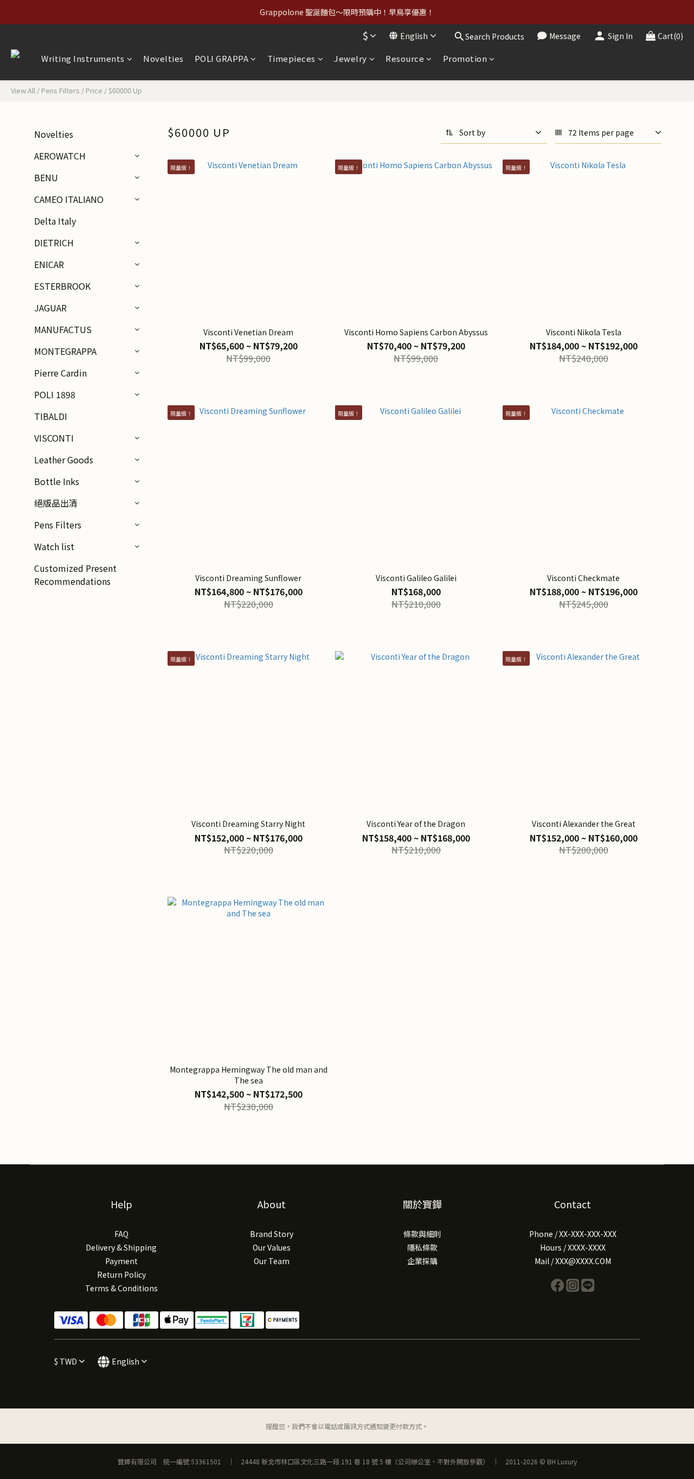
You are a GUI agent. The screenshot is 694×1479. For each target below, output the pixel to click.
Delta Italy (55, 220)
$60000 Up (125, 90)
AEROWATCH (60, 155)
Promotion (465, 58)
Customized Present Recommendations (75, 575)
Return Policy (121, 1274)
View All (23, 90)
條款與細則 (422, 1233)
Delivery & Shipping (121, 1247)
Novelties (163, 58)
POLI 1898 (54, 394)
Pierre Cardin (60, 372)
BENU (46, 177)
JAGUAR (50, 307)
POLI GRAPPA (222, 58)
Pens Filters (60, 90)
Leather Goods (63, 459)
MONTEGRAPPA (65, 351)
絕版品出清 (56, 502)
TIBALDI (50, 416)
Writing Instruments (83, 58)
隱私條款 (422, 1247)
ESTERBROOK (62, 285)
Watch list (54, 546)
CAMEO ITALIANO (69, 199)
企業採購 (422, 1260)
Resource (404, 58)
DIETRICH (54, 242)
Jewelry (350, 58)
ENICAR (49, 264)
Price (94, 90)
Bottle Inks (56, 481)
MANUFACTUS (63, 329)
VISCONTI (54, 437)
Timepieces (291, 58)
